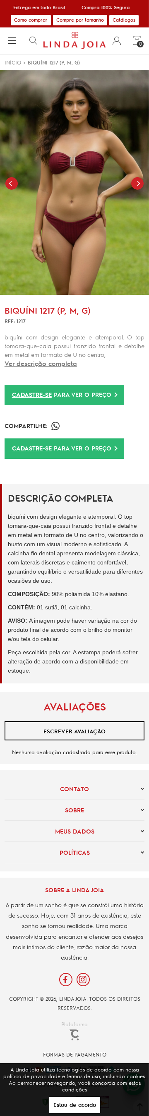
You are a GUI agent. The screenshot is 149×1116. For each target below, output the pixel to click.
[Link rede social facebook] (65, 979)
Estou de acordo (74, 1104)
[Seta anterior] (11, 183)
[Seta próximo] (137, 183)
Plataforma (74, 1024)
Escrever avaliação (74, 731)
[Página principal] (74, 40)
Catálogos (124, 20)
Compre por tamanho (80, 20)
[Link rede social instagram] (83, 979)
